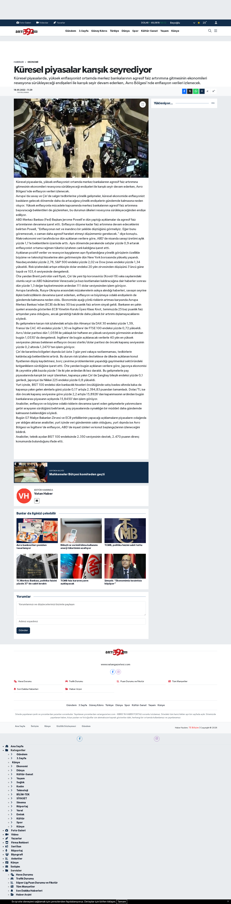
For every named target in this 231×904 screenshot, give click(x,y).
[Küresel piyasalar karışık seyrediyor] (81, 138)
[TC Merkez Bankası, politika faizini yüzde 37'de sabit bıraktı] (37, 566)
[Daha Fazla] (202, 91)
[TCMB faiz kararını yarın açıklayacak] (81, 566)
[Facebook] (112, 671)
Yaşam (164, 31)
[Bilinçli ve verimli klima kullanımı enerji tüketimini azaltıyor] (81, 530)
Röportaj (22, 806)
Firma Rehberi (19, 842)
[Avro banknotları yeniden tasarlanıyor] (37, 530)
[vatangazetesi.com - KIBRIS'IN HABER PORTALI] (25, 30)
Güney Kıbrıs (99, 31)
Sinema (21, 802)
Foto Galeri (25, 23)
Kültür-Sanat (149, 31)
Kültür (20, 818)
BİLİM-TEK (23, 794)
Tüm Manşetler (179, 681)
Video (15, 834)
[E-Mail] (36, 500)
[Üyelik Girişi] (214, 23)
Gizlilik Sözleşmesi (66, 726)
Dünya (126, 31)
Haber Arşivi (75, 689)
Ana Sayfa (20, 726)
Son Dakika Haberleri (27, 689)
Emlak (20, 814)
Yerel (19, 810)
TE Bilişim (194, 728)
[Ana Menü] (215, 31)
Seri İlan (16, 846)
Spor (135, 31)
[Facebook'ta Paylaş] (184, 91)
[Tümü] (213, 103)
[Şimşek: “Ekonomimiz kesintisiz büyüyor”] (125, 566)
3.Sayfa (83, 31)
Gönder (23, 630)
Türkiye (114, 31)
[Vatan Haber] (24, 495)
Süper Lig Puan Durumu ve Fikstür (37, 882)
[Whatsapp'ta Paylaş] (196, 91)
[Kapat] (229, 901)
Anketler (16, 858)
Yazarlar (61, 23)
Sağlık (20, 782)
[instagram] (157, 739)
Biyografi (17, 854)
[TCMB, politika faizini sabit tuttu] (125, 530)
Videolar (44, 23)
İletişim (35, 726)
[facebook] (79, 739)
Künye (175, 31)
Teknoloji (22, 790)
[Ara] (210, 31)
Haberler (19, 62)
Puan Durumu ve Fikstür (132, 681)
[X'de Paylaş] (189, 91)
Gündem (70, 31)
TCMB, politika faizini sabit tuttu (123, 545)
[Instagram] (118, 671)
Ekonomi (33, 62)
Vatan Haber (43, 493)
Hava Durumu (25, 681)
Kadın (20, 786)
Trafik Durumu (76, 681)
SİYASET (21, 798)
